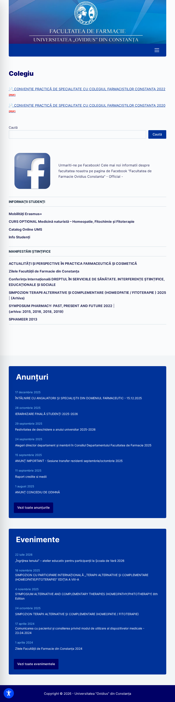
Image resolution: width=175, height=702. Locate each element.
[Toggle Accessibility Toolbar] (8, 693)
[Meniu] (157, 50)
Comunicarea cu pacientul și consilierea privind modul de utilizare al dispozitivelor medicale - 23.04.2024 (79, 630)
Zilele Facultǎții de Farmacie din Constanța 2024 (48, 648)
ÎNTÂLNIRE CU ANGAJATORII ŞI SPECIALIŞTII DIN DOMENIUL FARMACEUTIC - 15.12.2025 (78, 398)
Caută (13, 127)
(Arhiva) (18, 298)
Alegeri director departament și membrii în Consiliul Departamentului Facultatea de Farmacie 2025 (83, 445)
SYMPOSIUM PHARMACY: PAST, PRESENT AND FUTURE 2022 (60, 306)
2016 (37, 311)
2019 (58, 311)
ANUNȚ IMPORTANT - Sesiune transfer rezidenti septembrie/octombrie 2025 (69, 461)
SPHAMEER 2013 (23, 319)
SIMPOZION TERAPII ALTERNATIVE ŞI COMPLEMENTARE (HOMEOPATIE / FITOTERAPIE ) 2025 (87, 292)
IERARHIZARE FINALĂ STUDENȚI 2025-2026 (46, 414)
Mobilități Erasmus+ (25, 214)
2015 (26, 311)
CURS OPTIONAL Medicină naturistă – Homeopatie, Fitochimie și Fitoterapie (71, 221)
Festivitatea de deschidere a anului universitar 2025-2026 (55, 429)
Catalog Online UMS (25, 229)
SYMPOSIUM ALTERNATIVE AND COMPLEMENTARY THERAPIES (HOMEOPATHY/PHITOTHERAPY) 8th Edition (86, 596)
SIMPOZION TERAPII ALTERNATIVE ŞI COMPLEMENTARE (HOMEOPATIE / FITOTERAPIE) (77, 614)
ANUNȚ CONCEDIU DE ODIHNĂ (37, 492)
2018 (47, 311)
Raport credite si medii (31, 476)
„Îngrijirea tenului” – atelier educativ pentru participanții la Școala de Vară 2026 (69, 560)
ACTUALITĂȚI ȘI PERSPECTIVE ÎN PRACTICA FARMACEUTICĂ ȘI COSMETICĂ (73, 263)
